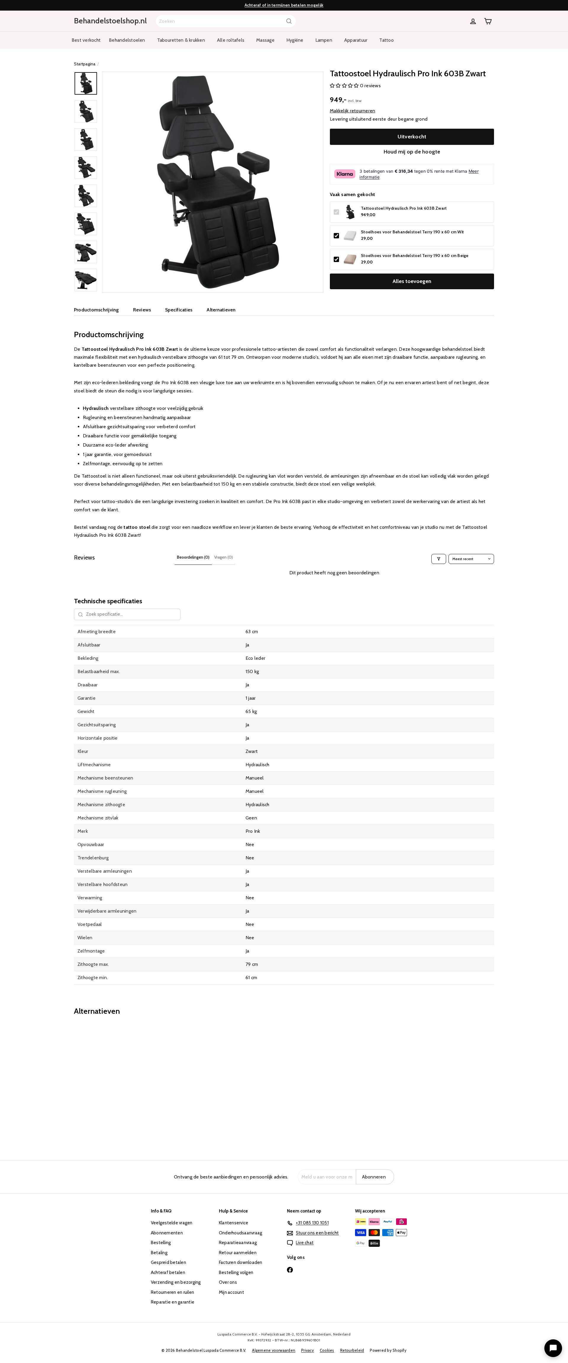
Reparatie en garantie (172, 1302)
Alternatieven (220, 310)
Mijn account (231, 1292)
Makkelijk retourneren (352, 111)
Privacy (307, 1350)
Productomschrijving (96, 310)
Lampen (323, 40)
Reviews (142, 310)
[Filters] (438, 559)
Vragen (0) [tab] (223, 557)
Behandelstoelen (127, 40)
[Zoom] (212, 182)
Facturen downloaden (240, 1262)
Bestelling (161, 1242)
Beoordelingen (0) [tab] (193, 557)
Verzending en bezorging (176, 1282)
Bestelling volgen (236, 1272)
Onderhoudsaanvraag (240, 1233)
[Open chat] (553, 1348)
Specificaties (178, 310)
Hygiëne (295, 40)
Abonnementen (167, 1233)
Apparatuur (355, 40)
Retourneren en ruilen (172, 1292)
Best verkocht (86, 40)
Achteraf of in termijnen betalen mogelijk (284, 5)
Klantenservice (233, 1222)
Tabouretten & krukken (181, 40)
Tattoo (386, 40)
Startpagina (85, 64)
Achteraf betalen (168, 1272)
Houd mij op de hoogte (412, 151)
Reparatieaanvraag (238, 1242)
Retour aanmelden (237, 1252)
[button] (345, 85)
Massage (265, 40)
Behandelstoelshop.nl (110, 20)
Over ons (228, 1282)
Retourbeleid (352, 1350)
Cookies (327, 1350)
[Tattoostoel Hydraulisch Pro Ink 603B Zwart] (106, 1083)
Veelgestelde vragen (172, 1222)
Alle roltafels (230, 40)
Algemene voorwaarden (273, 1350)
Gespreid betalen (168, 1262)
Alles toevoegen (412, 281)
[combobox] (226, 21)
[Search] (289, 21)
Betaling (159, 1252)
